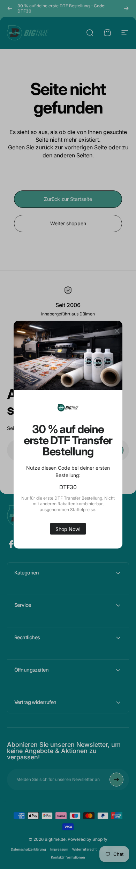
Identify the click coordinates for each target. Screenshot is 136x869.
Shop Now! (68, 529)
